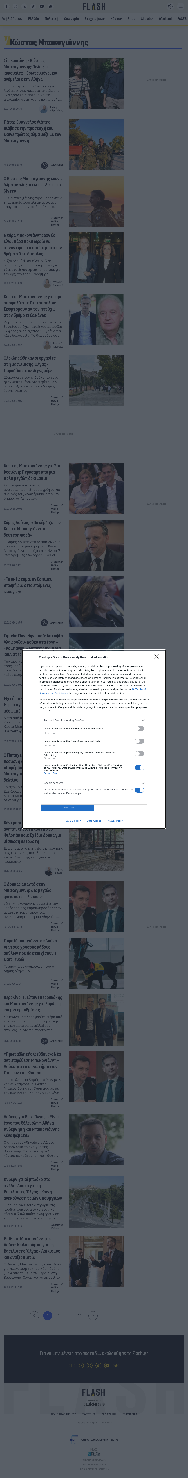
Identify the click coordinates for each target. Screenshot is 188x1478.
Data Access (94, 820)
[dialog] (94, 739)
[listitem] (94, 720)
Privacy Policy (115, 820)
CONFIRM (67, 807)
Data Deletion (73, 820)
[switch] (139, 728)
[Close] (157, 657)
